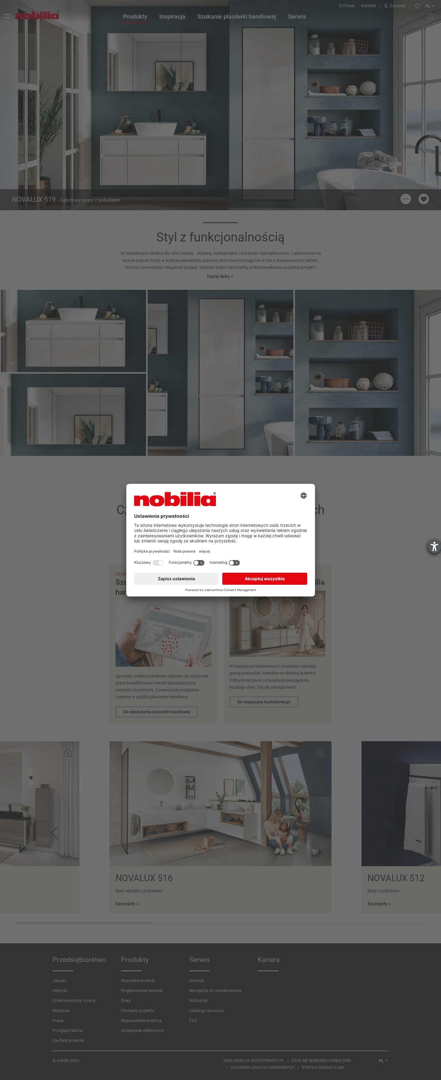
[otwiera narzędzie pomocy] (434, 546)
